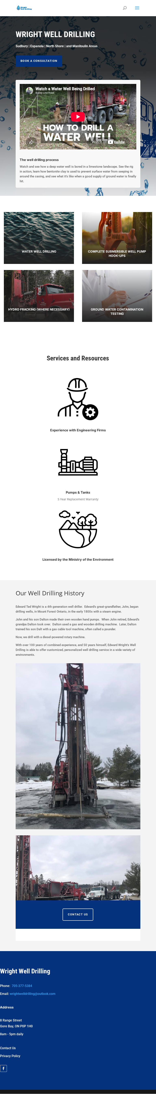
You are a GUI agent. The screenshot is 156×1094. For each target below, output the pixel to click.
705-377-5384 (22, 986)
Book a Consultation (39, 60)
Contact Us (78, 914)
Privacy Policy (10, 1056)
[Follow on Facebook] (3, 1068)
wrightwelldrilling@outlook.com (32, 994)
